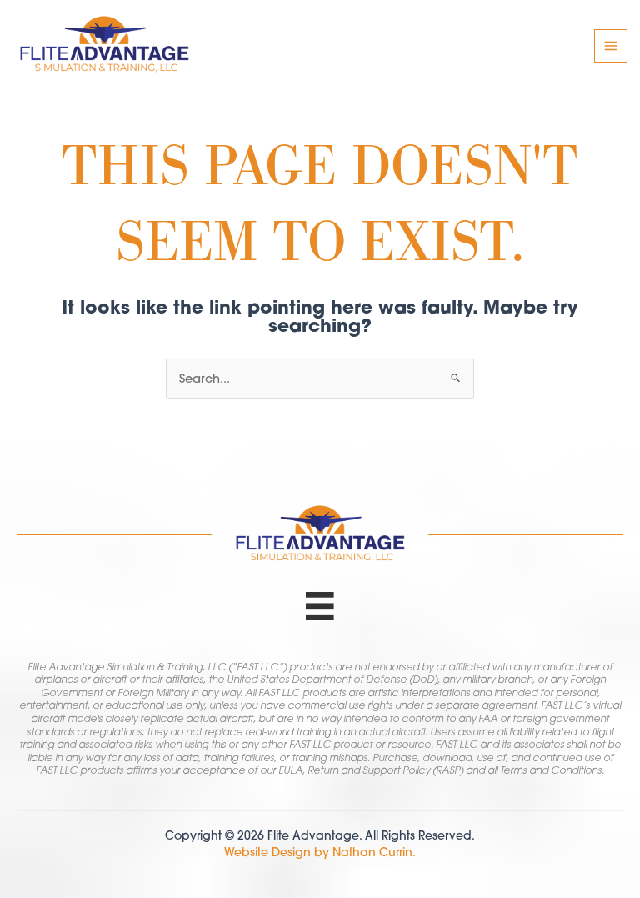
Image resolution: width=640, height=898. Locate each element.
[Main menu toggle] (611, 46)
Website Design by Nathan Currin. (320, 852)
